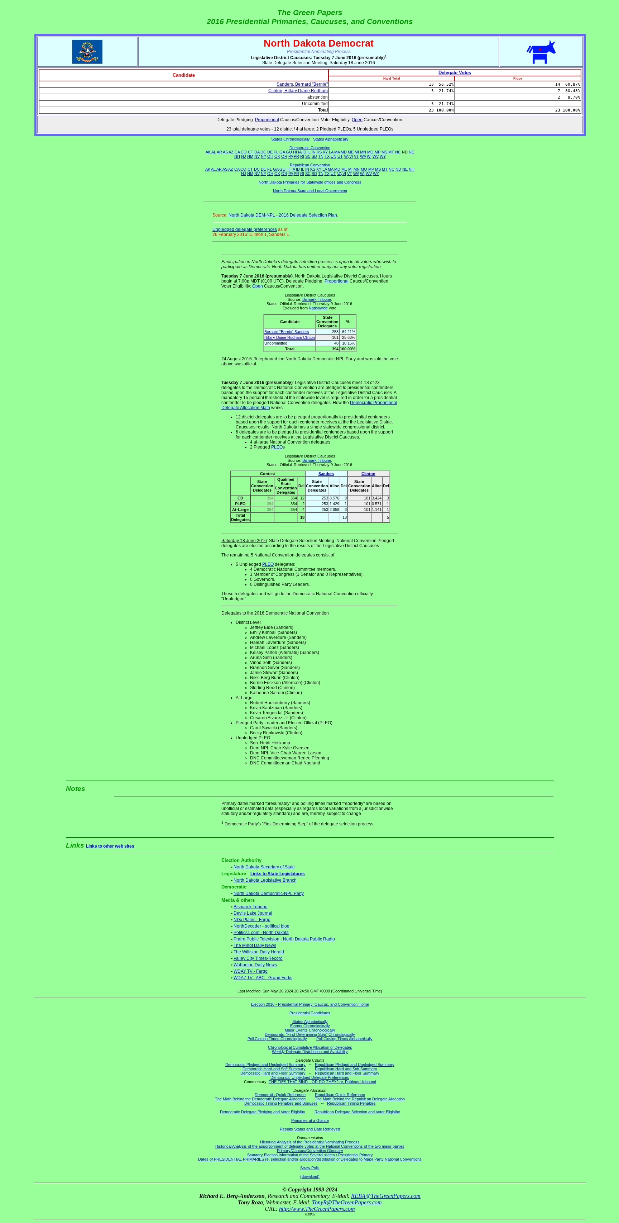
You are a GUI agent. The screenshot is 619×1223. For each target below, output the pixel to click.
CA (237, 152)
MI (357, 152)
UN (333, 156)
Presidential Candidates (309, 1013)
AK (208, 152)
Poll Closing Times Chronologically (277, 1039)
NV (257, 156)
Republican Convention (310, 165)
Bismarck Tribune (251, 906)
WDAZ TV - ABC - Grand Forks (263, 977)
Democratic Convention (309, 148)
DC (263, 152)
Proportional (267, 119)
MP (377, 152)
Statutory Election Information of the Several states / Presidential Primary (310, 1155)
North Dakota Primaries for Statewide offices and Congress (310, 182)
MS (384, 152)
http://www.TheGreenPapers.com (317, 1209)
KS (319, 152)
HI (295, 152)
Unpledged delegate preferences (244, 229)
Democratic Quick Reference (280, 1094)
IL (309, 152)
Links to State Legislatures (277, 873)
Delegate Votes (454, 72)
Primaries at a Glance (310, 1120)
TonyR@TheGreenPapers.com (347, 1202)
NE (411, 152)
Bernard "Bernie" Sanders (286, 332)
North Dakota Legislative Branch (265, 880)
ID (304, 152)
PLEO (277, 447)
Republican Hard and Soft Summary (346, 1069)
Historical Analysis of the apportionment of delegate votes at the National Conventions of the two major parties (309, 1146)
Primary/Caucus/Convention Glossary (310, 1150)
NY (263, 156)
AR (219, 152)
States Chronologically (290, 139)
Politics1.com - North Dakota (261, 932)
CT (250, 152)
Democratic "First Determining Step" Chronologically (310, 1034)
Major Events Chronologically (310, 1030)
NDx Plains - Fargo (252, 919)
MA (337, 152)
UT (340, 156)
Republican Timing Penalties (351, 1103)
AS (225, 152)
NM (250, 156)
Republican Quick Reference (340, 1094)
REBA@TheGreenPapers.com (386, 1196)
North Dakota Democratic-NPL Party (269, 893)
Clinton (368, 473)
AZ (231, 152)
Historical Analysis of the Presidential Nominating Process (310, 1142)
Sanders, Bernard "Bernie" (302, 84)
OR (284, 156)
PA (290, 156)
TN (320, 156)
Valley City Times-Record (258, 958)
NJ (243, 156)
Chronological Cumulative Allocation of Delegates (310, 1047)
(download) (310, 1176)
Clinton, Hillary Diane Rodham (298, 90)
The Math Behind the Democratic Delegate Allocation (260, 1099)
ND (398, 169)
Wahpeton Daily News (255, 964)
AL (213, 152)
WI (369, 156)
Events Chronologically (310, 1026)
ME (351, 152)
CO (244, 152)
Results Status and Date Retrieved (310, 1129)
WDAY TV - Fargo (251, 971)
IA (299, 152)
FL (276, 152)
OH (270, 156)
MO (370, 152)
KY (325, 152)
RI (302, 156)
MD (344, 152)
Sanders (326, 473)
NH (237, 156)
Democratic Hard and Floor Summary (273, 1073)
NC (398, 152)
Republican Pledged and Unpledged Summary (354, 1064)
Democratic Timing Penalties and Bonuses (281, 1103)
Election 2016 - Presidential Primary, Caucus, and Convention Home (310, 1004)
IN (314, 152)
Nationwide (318, 308)
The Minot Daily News (255, 945)
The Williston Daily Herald (259, 951)
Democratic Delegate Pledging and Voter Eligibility (262, 1112)
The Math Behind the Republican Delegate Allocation (360, 1099)
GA (282, 152)
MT (391, 152)
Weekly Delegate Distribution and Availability (310, 1051)
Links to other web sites (110, 846)
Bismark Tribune (316, 299)
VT (356, 156)
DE (270, 152)
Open (357, 119)
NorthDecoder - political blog (261, 926)
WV (376, 156)
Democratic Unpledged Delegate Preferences (309, 1077)
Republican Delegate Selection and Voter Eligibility (357, 1112)
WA (363, 156)
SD (314, 156)
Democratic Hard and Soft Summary (274, 1069)
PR (296, 156)
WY (383, 156)
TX (327, 156)
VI (351, 156)
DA (256, 152)
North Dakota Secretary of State (264, 866)
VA (346, 156)
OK (277, 156)
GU (289, 152)
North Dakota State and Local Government (310, 191)
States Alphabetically (331, 139)
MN (363, 152)
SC (308, 156)
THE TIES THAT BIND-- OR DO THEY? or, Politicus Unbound (322, 1082)
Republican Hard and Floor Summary (347, 1073)
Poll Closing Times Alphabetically (344, 1039)
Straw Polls (310, 1168)
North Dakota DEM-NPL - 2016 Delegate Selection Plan (283, 215)
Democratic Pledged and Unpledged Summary (265, 1064)
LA (331, 152)
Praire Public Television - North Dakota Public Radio (284, 939)
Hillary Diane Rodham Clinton (289, 337)
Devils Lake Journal (253, 913)
